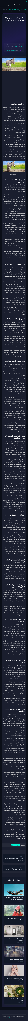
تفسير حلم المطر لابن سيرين (16, 959)
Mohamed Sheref (11, 50)
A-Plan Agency (11, 1017)
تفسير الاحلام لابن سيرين (14, 4)
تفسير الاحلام (23, 9)
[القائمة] (26, 1)
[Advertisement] (14, 32)
